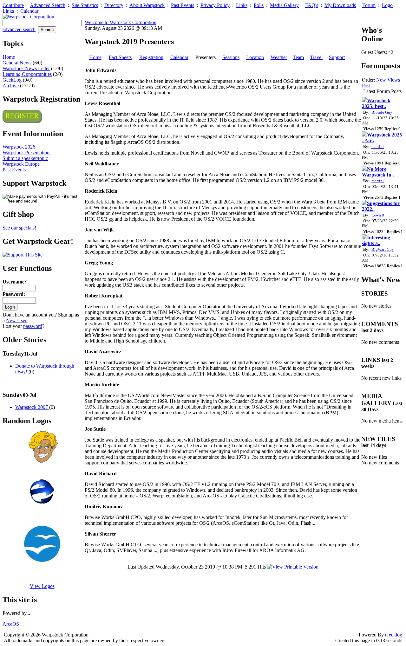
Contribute (13, 5)
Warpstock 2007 (32, 407)
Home (9, 57)
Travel (316, 57)
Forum (369, 5)
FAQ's (311, 5)
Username (13, 281)
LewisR (377, 215)
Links (241, 5)
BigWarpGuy (382, 249)
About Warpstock (147, 5)
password (32, 326)
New (381, 80)
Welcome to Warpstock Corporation (120, 22)
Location (255, 57)
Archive (11, 85)
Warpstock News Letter (26, 68)
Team (298, 57)
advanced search (19, 29)
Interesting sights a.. (376, 240)
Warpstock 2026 (19, 147)
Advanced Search (47, 5)
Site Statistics (85, 5)
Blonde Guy (381, 112)
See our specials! (19, 227)
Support (337, 57)
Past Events (182, 5)
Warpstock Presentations (27, 152)
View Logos (42, 586)
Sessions (230, 57)
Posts (367, 85)
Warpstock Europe (21, 164)
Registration (151, 57)
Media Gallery (284, 5)
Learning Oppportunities (27, 74)
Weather (279, 57)
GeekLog (12, 80)
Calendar (29, 11)
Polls (259, 5)
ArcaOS (11, 624)
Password (13, 294)
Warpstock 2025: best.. (376, 103)
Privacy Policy (215, 5)
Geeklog (393, 634)
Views (393, 80)
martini (377, 146)
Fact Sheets (120, 57)
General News (17, 62)
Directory (113, 5)
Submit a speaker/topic (25, 158)
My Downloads (340, 5)
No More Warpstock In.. (378, 171)
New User (16, 320)
